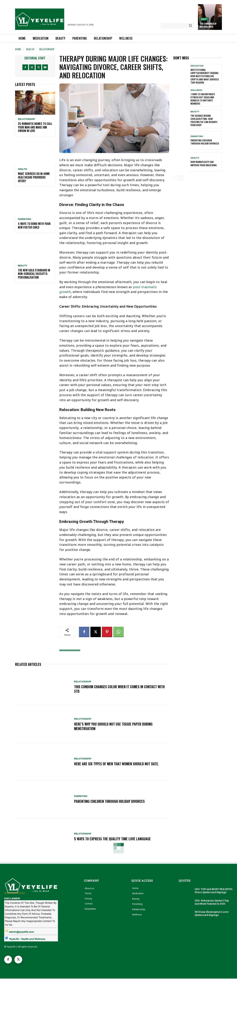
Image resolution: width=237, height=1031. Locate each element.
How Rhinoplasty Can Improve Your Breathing (204, 163)
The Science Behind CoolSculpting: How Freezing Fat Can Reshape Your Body (204, 120)
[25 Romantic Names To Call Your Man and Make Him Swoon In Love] (35, 102)
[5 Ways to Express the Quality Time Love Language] (43, 837)
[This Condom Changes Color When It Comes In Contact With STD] (43, 687)
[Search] (190, 25)
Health (30, 49)
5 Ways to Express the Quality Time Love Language (112, 838)
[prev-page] (175, 178)
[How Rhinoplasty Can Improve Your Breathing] (180, 161)
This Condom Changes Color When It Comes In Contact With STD (119, 689)
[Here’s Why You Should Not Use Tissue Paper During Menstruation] (43, 724)
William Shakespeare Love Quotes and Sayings (212, 913)
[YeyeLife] (39, 19)
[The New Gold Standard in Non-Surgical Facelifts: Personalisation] (35, 249)
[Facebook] (25, 67)
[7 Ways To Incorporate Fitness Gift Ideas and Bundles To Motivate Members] (180, 97)
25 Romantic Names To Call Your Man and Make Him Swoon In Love (35, 127)
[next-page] (181, 178)
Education (197, 66)
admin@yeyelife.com (21, 931)
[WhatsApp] (118, 632)
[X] (38, 67)
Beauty (204, 19)
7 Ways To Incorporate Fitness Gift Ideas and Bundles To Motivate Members (203, 98)
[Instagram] (32, 67)
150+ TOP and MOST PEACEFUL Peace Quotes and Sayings (214, 890)
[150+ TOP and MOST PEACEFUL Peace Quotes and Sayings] (185, 891)
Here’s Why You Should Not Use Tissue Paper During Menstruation (113, 726)
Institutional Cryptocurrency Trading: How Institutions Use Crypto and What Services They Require (205, 76)
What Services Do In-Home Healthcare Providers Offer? (34, 177)
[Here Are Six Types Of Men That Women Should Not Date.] (43, 762)
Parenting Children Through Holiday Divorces (109, 801)
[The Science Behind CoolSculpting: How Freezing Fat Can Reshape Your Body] (180, 118)
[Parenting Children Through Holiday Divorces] (43, 799)
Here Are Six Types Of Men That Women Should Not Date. (116, 763)
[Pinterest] (107, 632)
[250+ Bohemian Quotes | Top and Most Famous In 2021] (185, 902)
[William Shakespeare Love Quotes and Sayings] (185, 913)
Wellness (196, 90)
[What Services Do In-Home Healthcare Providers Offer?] (35, 152)
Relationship (46, 49)
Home (18, 49)
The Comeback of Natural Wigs (208, 25)
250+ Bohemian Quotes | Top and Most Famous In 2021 (212, 902)
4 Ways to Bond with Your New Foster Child (34, 225)
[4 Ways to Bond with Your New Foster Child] (35, 203)
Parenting (24, 219)
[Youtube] (45, 67)
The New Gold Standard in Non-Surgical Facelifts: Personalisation (34, 274)
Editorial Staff (34, 58)
